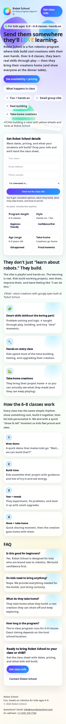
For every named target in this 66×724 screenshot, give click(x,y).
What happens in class (20, 88)
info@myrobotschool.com (38, 709)
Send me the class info (33, 191)
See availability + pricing (21, 79)
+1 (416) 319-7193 (26, 713)
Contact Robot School (23, 679)
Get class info (49, 11)
